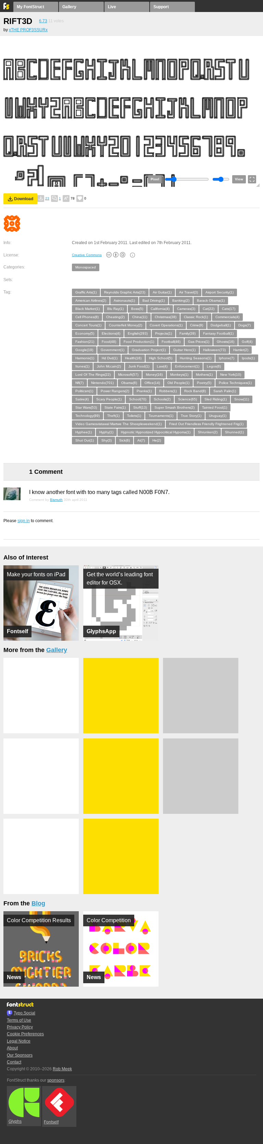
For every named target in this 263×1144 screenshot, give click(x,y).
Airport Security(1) (219, 292)
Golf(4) (247, 342)
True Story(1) (191, 416)
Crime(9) (196, 325)
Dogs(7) (244, 325)
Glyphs (15, 1121)
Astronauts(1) (124, 300)
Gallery (69, 6)
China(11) (139, 317)
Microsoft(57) (128, 374)
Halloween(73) (214, 350)
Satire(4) (82, 399)
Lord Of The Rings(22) (93, 374)
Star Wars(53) (86, 407)
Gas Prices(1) (198, 342)
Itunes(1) (82, 366)
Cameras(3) (186, 309)
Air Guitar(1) (162, 292)
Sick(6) (124, 440)
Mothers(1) (204, 374)
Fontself (51, 1122)
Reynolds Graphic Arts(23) (124, 292)
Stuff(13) (140, 407)
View (239, 179)
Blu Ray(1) (115, 309)
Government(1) (112, 350)
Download (23, 198)
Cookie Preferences (25, 1034)
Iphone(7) (226, 358)
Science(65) (187, 399)
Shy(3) (106, 440)
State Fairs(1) (115, 407)
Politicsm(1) (84, 391)
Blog (38, 903)
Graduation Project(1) (149, 350)
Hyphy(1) (106, 432)
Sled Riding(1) (215, 399)
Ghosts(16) (225, 342)
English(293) (138, 333)
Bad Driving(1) (153, 300)
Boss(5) (137, 309)
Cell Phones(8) (87, 317)
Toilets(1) (134, 416)
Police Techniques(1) (235, 383)
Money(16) (154, 374)
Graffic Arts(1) (86, 292)
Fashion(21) (84, 342)
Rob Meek (62, 1069)
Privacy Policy (20, 1027)
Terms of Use (19, 1020)
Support (161, 6)
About (12, 1048)
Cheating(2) (115, 317)
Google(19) (84, 350)
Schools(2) (162, 399)
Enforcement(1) (187, 366)
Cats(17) (228, 309)
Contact (14, 1062)
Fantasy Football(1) (218, 333)
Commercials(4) (227, 317)
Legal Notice (18, 1041)
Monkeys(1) (179, 374)
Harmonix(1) (84, 358)
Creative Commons (87, 255)
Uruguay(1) (217, 416)
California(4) (160, 309)
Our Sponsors (20, 1055)
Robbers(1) (168, 391)
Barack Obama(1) (211, 300)
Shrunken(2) (207, 432)
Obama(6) (129, 383)
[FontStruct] (6, 7)
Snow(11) (241, 399)
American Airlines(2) (90, 300)
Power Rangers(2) (115, 391)
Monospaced (85, 267)
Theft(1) (113, 416)
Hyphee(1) (83, 432)
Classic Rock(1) (196, 317)
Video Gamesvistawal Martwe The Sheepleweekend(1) (118, 424)
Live (112, 6)
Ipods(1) (248, 358)
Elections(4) (111, 333)
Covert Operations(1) (166, 325)
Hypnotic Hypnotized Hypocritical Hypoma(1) (155, 432)
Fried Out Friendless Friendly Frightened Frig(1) (206, 424)
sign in (23, 520)
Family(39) (187, 333)
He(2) (156, 440)
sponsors (55, 1080)
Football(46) (171, 342)
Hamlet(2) (240, 350)
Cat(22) (208, 309)
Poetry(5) (204, 383)
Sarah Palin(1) (224, 391)
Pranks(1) (144, 391)
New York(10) (230, 374)
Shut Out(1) (84, 440)
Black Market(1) (87, 309)
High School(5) (160, 358)
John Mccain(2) (109, 366)
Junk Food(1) (138, 366)
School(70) (137, 399)
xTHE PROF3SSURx (28, 29)
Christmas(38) (165, 317)
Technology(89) (87, 416)
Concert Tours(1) (88, 325)
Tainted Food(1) (214, 407)
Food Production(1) (139, 342)
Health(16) (133, 358)
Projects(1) (163, 333)
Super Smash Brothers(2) (174, 407)
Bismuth (56, 500)
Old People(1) (178, 383)
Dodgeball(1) (221, 325)
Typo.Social (24, 1013)
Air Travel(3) (188, 292)
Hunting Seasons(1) (195, 358)
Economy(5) (84, 333)
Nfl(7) (79, 383)
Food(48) (109, 342)
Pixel (155, 179)
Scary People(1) (109, 399)
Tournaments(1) (161, 416)
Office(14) (152, 383)
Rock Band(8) (195, 391)
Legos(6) (214, 366)
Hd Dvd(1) (109, 358)
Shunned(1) (234, 432)
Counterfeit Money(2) (125, 325)
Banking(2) (180, 300)
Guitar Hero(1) (184, 350)
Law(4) (162, 366)
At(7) (141, 440)
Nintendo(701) (102, 383)
